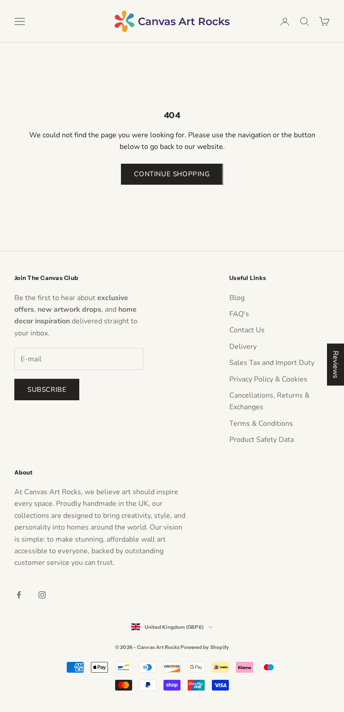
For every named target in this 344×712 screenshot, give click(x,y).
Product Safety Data (261, 440)
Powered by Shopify (205, 647)
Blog (237, 298)
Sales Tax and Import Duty (271, 363)
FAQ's (239, 314)
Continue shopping (172, 174)
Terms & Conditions (261, 423)
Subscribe (46, 389)
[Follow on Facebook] (18, 594)
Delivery (243, 347)
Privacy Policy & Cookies (268, 379)
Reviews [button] (335, 364)
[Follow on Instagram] (42, 594)
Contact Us (247, 330)
